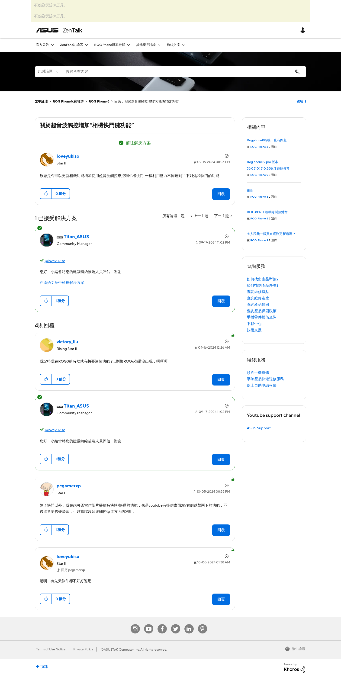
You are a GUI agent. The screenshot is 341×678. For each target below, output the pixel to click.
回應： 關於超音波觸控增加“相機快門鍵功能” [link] (146, 102)
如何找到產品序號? (263, 285)
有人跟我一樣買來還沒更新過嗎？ (271, 234)
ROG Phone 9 (259, 175)
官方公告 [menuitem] (42, 45)
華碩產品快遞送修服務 (265, 379)
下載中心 (254, 323)
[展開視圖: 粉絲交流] (183, 45)
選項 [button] (300, 102)
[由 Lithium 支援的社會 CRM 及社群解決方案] (294, 668)
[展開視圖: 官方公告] (52, 45)
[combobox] (183, 71)
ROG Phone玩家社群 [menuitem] (109, 45)
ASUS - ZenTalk (59, 30)
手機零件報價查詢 (262, 317)
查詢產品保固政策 (262, 311)
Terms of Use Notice (50, 649)
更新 (250, 190)
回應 (73, 570)
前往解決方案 (138, 143)
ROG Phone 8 (259, 147)
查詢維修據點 (258, 291)
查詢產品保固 (258, 304)
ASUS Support (259, 428)
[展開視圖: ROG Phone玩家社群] (128, 45)
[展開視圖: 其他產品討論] (159, 45)
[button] (46, 194)
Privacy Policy (83, 649)
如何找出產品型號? (263, 279)
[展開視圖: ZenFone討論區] (86, 45)
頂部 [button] (44, 666)
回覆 (221, 194)
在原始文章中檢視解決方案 (62, 282)
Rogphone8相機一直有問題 (267, 140)
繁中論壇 (41, 102)
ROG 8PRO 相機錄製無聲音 (267, 212)
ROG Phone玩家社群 (68, 102)
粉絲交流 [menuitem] (173, 45)
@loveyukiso (55, 261)
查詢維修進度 (258, 298)
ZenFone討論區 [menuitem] (71, 45)
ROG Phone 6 (99, 102)
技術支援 (254, 330)
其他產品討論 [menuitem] (146, 45)
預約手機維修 (258, 372)
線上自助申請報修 (262, 385)
